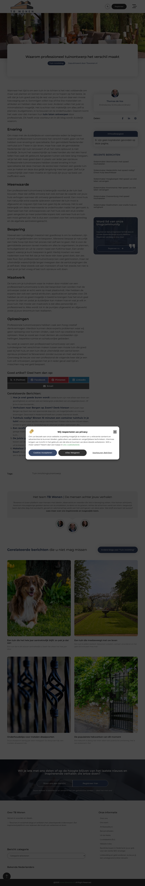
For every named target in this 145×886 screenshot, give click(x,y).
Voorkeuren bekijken (102, 453)
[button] (115, 431)
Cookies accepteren (42, 453)
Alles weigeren (72, 453)
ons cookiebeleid (71, 445)
